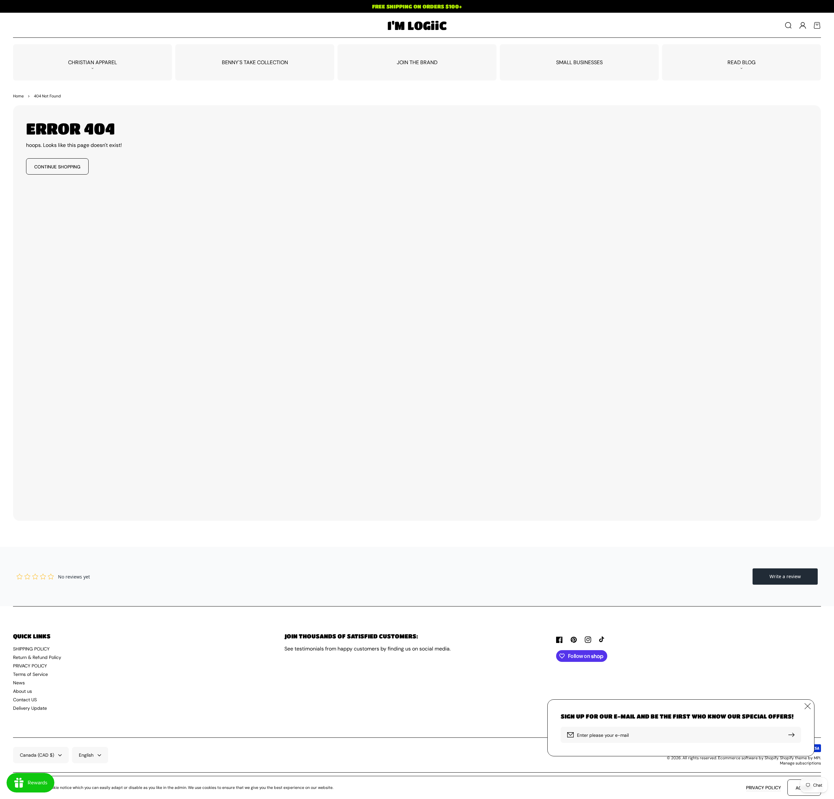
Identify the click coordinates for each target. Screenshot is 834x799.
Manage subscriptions (800, 763)
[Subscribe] (793, 735)
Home (18, 96)
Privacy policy (763, 788)
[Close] (807, 706)
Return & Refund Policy (37, 657)
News (19, 683)
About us (22, 691)
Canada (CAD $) (37, 755)
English (86, 755)
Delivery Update (30, 708)
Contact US (25, 700)
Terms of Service (30, 674)
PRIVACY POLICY (30, 666)
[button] (788, 25)
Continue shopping (57, 167)
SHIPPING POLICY (31, 649)
